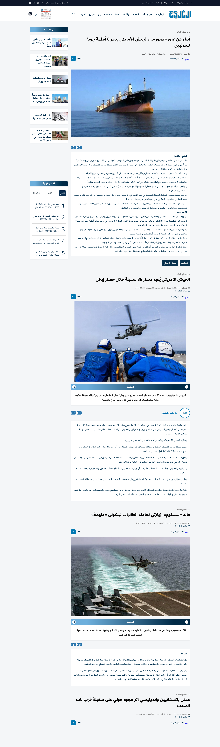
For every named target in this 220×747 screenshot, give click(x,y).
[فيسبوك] (42, 3)
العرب (178, 694)
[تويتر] (38, 3)
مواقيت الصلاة (156, 2)
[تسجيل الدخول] (67, 3)
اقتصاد (136, 14)
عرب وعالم (148, 14)
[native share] (73, 58)
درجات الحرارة (145, 2)
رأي (99, 14)
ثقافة (117, 14)
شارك (79, 58)
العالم (179, 32)
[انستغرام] (34, 3)
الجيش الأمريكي (170, 263)
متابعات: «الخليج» (169, 413)
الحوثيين (184, 263)
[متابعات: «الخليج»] (185, 413)
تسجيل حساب (50, 3)
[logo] (180, 14)
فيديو (91, 14)
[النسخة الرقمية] (46, 14)
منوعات (108, 14)
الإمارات (160, 14)
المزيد (83, 14)
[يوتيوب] (30, 3)
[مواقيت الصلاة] (30, 14)
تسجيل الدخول (61, 3)
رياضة (126, 14)
